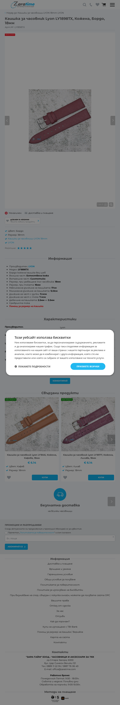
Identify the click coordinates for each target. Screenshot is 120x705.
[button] (32, 366)
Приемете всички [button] (88, 366)
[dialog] (60, 352)
